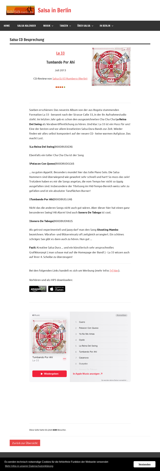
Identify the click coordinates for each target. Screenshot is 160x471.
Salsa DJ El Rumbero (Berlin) (70, 78)
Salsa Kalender (26, 25)
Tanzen (64, 25)
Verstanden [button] (145, 464)
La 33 (60, 53)
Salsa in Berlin (54, 10)
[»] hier (114, 270)
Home (7, 25)
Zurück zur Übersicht (25, 443)
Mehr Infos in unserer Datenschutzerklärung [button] (29, 466)
